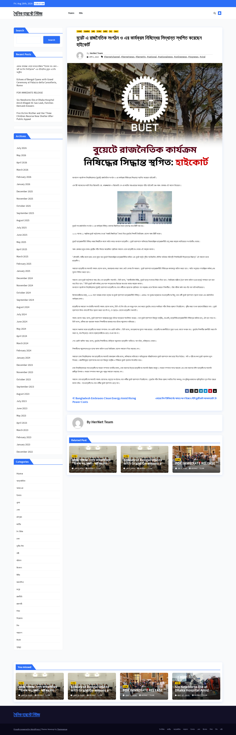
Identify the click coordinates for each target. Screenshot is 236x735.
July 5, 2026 (79, 695)
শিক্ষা (18, 610)
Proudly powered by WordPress (27, 729)
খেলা (18, 509)
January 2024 (23, 357)
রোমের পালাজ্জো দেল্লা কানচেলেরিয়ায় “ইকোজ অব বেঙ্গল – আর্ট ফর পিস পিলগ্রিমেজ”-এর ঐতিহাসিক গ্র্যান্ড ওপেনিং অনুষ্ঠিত (37, 69)
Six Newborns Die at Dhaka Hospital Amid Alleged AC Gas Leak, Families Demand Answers (35, 102)
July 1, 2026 (131, 695)
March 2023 (22, 429)
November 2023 (25, 372)
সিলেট (19, 639)
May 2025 (21, 241)
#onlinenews (180, 56)
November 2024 (25, 285)
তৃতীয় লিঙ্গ (20, 545)
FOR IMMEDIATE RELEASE (30, 92)
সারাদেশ (19, 632)
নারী (18, 552)
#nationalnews (165, 56)
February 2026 (24, 176)
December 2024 (25, 278)
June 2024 (22, 321)
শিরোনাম (71, 13)
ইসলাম (19, 495)
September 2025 (25, 212)
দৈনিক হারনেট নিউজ (28, 13)
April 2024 (22, 335)
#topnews (193, 56)
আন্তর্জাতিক (21, 480)
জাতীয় (19, 524)
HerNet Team (96, 53)
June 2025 (22, 234)
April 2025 (22, 249)
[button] (215, 13)
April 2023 (22, 422)
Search (20, 30)
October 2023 (24, 379)
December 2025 (25, 191)
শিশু (18, 625)
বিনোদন (19, 567)
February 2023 (24, 437)
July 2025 (22, 227)
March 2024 (22, 343)
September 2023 (25, 386)
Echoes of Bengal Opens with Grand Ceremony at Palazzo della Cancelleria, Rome (37, 82)
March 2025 (22, 256)
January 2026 (23, 184)
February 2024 (24, 350)
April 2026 (22, 162)
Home (20, 473)
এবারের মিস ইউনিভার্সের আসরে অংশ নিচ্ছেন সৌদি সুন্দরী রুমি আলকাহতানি (184, 398)
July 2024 (22, 314)
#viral (202, 56)
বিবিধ (81, 13)
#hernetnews (127, 56)
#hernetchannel (112, 56)
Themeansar (62, 729)
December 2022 (25, 451)
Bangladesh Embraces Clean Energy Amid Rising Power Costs (104, 400)
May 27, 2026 (184, 695)
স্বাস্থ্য (19, 646)
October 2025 (24, 205)
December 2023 (25, 364)
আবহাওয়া (20, 487)
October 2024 (24, 292)
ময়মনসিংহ (20, 581)
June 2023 (22, 408)
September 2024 (25, 299)
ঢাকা (18, 538)
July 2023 (22, 400)
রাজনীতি (19, 596)
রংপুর (18, 589)
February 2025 (24, 263)
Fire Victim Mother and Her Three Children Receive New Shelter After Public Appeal (35, 116)
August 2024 (23, 306)
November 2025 (25, 198)
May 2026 (21, 155)
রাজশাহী (19, 603)
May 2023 (21, 415)
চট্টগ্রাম (19, 516)
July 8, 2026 (27, 695)
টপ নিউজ (20, 531)
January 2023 (23, 444)
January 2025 (23, 270)
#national (152, 56)
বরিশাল (19, 560)
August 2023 (23, 393)
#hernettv (141, 56)
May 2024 (21, 328)
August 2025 (23, 220)
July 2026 (22, 147)
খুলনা (18, 502)
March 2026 (22, 169)
